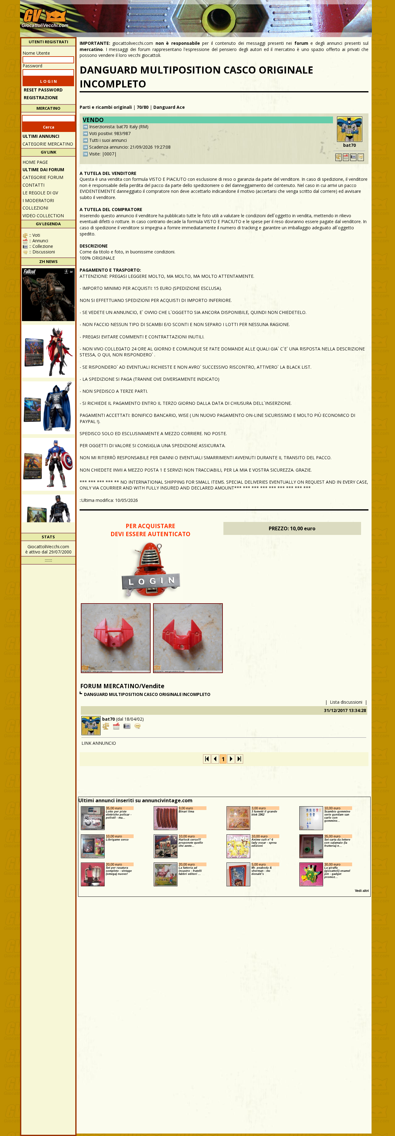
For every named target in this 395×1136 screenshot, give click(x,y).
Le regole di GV (40, 193)
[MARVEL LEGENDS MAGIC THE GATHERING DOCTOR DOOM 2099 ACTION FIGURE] (48, 407)
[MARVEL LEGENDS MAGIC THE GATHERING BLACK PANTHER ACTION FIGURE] (48, 520)
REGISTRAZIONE (41, 97)
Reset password (43, 90)
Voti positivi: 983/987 (110, 133)
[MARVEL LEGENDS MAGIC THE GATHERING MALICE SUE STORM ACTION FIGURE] (48, 351)
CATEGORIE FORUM (43, 177)
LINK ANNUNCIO (98, 743)
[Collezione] (353, 157)
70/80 (142, 107)
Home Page (35, 162)
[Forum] (361, 157)
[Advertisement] (258, 15)
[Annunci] (346, 157)
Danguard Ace (169, 107)
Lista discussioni (346, 702)
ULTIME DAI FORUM (43, 169)
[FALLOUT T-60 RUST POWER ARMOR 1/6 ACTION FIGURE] (48, 294)
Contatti (33, 185)
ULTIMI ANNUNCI (41, 136)
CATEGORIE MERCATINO (48, 144)
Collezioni (35, 208)
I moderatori (38, 200)
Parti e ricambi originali (106, 107)
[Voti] (338, 157)
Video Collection (43, 215)
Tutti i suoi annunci (108, 140)
